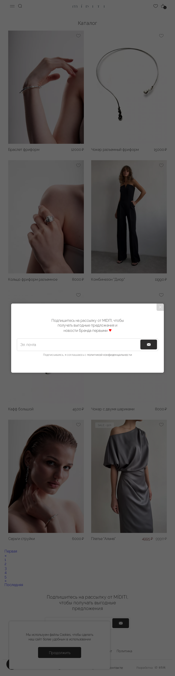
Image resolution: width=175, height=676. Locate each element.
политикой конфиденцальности (109, 354)
